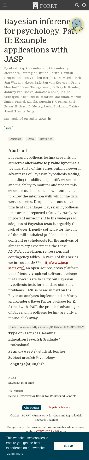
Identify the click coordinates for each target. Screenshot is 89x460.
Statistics (46, 139)
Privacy (65, 407)
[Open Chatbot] (76, 25)
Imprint (54, 407)
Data (31, 139)
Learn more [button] (15, 453)
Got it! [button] (68, 446)
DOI (8, 128)
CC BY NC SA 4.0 (46, 431)
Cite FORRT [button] (32, 407)
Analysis (15, 139)
